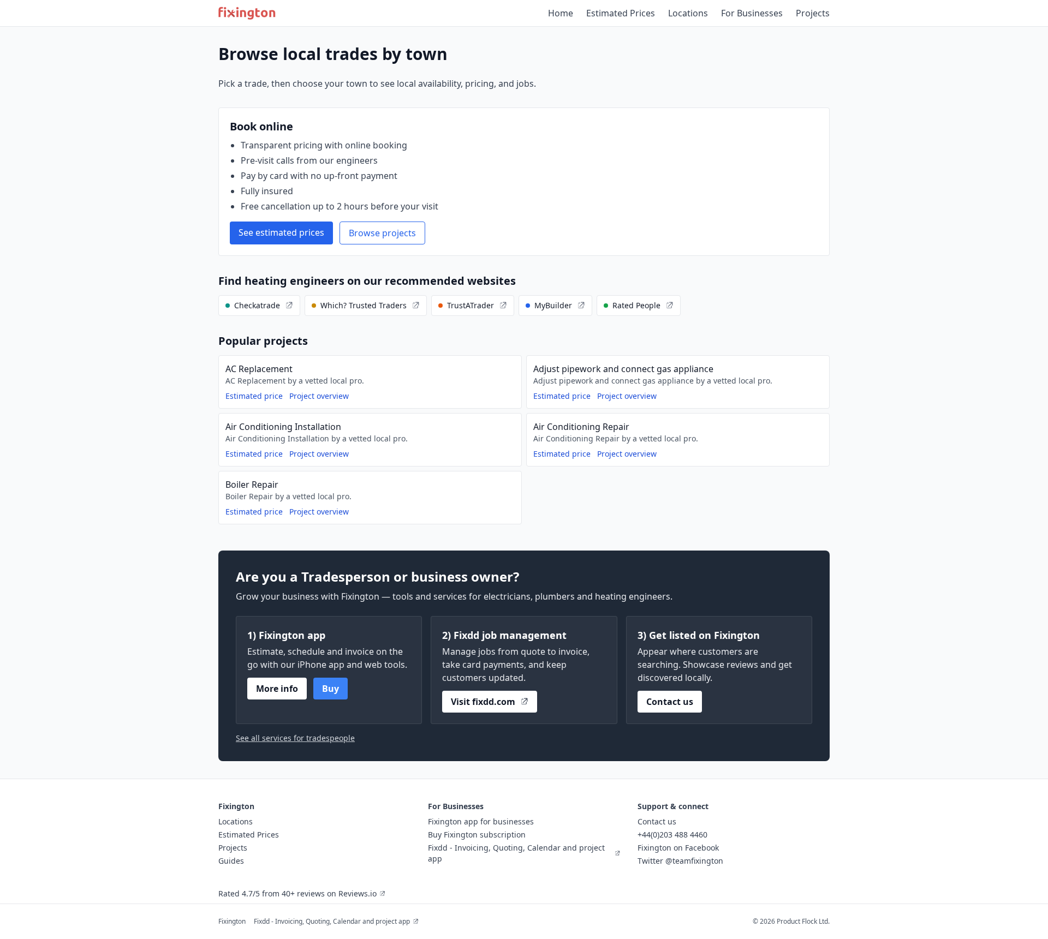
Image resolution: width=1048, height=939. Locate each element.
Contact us (669, 702)
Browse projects (382, 233)
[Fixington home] (247, 13)
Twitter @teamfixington (680, 861)
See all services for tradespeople (295, 738)
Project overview (319, 396)
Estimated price (254, 396)
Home (560, 13)
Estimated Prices (620, 13)
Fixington (232, 921)
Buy (330, 689)
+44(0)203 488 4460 (672, 834)
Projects (813, 13)
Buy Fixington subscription (477, 834)
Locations (688, 13)
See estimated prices (281, 232)
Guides (231, 861)
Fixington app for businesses (481, 821)
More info (277, 689)
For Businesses (752, 13)
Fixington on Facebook (678, 847)
